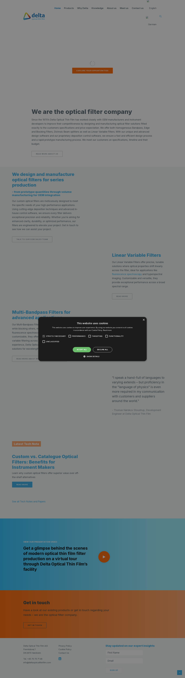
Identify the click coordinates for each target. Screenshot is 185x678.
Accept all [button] (82, 349)
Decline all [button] (102, 349)
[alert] (92, 339)
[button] (43, 336)
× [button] (144, 320)
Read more (107, 330)
